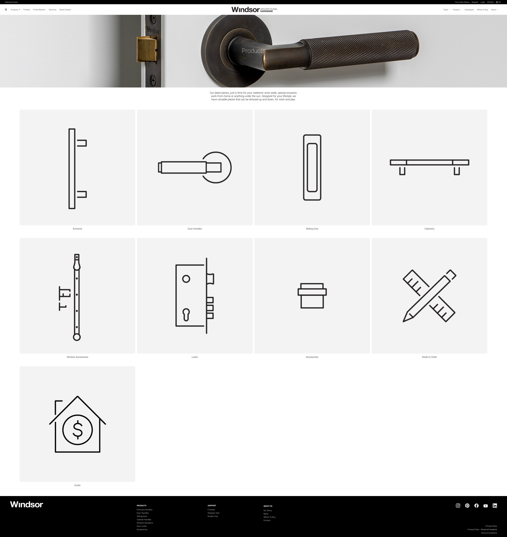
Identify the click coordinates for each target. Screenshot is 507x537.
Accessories (312, 357)
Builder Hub (213, 516)
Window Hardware (145, 523)
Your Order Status (462, 2)
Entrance (77, 228)
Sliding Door (312, 228)
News (266, 514)
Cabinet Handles (144, 520)
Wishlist (490, 2)
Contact (267, 520)
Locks (195, 357)
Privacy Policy (491, 526)
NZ (500, 2)
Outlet (77, 485)
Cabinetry (429, 228)
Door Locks (142, 526)
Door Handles (195, 228)
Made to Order (429, 357)
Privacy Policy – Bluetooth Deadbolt (482, 529)
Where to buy (270, 517)
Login (483, 2)
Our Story (268, 510)
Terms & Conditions (489, 533)
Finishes (211, 510)
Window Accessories (77, 357)
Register (475, 2)
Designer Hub (213, 513)
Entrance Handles (144, 510)
